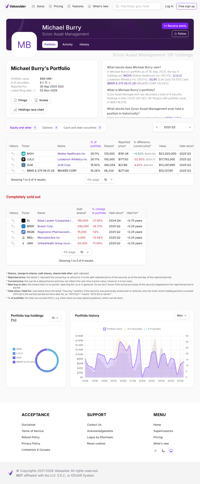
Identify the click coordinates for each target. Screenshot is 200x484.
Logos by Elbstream (100, 437)
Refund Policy (31, 437)
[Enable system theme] (171, 450)
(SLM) (153, 79)
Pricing (158, 437)
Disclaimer (29, 424)
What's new (161, 443)
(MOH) (127, 75)
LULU (177, 117)
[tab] (23, 127)
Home (157, 424)
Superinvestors (163, 431)
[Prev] (157, 127)
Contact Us (94, 424)
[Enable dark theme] (163, 450)
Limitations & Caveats (36, 449)
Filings (22, 100)
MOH (169, 117)
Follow (182, 33)
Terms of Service (33, 431)
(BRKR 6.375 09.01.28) (122, 83)
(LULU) (177, 75)
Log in (169, 6)
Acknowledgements (100, 431)
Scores (43, 100)
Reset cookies (96, 443)
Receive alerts (177, 25)
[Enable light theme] (155, 450)
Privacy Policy (31, 443)
